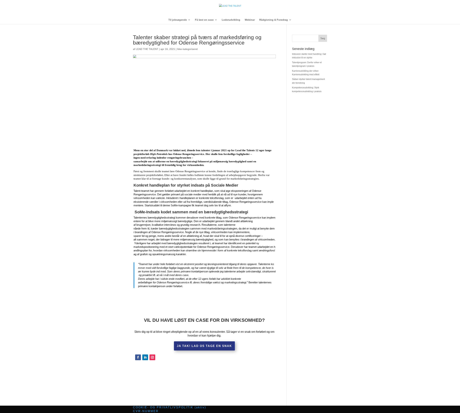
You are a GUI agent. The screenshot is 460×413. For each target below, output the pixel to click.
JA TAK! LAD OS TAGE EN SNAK (204, 345)
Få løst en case (204, 19)
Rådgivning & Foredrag (273, 19)
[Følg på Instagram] (152, 357)
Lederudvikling (231, 19)
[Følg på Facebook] (138, 357)
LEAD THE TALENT (147, 49)
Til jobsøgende (177, 19)
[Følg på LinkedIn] (145, 357)
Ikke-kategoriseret (187, 49)
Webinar (250, 19)
